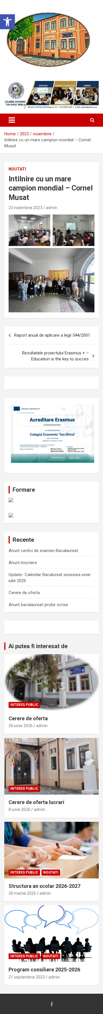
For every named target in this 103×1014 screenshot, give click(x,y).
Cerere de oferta (24, 592)
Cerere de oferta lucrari (36, 802)
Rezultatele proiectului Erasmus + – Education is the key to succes (55, 356)
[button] (7, 21)
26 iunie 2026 (21, 725)
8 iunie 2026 (19, 809)
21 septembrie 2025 (27, 977)
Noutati (17, 169)
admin (51, 207)
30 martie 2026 (22, 893)
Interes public (24, 705)
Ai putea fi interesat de (38, 646)
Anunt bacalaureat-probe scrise (38, 604)
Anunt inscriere (23, 562)
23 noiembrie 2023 (25, 207)
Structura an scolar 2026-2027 (44, 886)
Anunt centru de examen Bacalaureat (43, 550)
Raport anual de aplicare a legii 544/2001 (52, 335)
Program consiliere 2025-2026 (44, 970)
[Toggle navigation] (11, 120)
